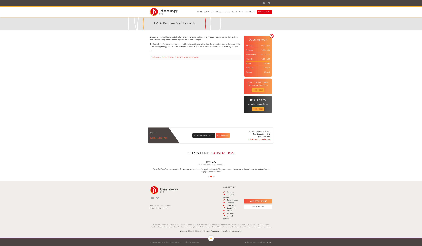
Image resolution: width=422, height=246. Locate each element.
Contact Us (250, 12)
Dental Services (222, 12)
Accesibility (236, 231)
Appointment (223, 135)
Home (200, 12)
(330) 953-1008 (259, 207)
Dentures (230, 203)
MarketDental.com (265, 242)
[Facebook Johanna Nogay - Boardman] (263, 3)
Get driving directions (204, 135)
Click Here (258, 90)
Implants (230, 213)
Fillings (229, 211)
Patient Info (237, 12)
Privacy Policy (226, 231)
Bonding (230, 192)
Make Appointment (258, 201)
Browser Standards (211, 231)
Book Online (264, 12)
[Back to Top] (211, 240)
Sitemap (199, 231)
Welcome (183, 231)
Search (191, 231)
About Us (208, 12)
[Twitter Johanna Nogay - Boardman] (269, 3)
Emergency (231, 205)
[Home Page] (163, 12)
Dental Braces (232, 200)
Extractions (231, 208)
